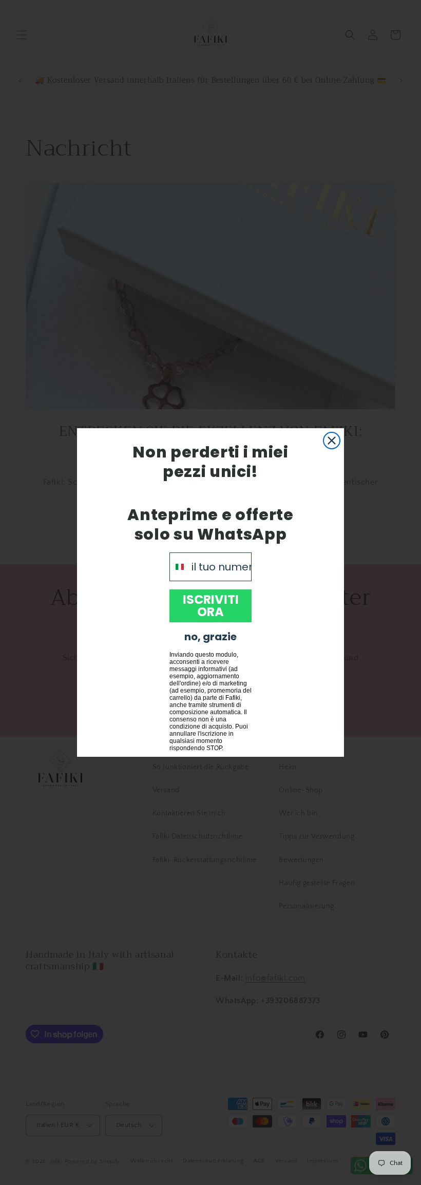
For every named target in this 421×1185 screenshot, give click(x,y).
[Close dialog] (331, 440)
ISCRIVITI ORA (211, 605)
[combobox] (178, 567)
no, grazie (210, 636)
